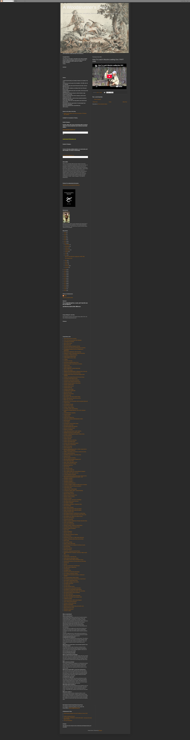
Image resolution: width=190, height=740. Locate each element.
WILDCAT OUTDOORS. (68, 604)
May (66, 260)
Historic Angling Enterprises (69, 453)
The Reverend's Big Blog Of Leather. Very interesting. (74, 591)
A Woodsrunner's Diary (85, 7)
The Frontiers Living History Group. (71, 580)
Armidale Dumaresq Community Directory (72, 372)
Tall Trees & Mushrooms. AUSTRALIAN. (72, 565)
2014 (65, 278)
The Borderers (67, 568)
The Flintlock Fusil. (68, 258)
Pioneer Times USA (68, 532)
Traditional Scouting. (68, 598)
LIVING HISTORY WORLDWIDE (70, 489)
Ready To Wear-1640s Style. (69, 543)
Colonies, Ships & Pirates (69, 407)
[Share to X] (110, 92)
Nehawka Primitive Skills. (69, 511)
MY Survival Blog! (67, 505)
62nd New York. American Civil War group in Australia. (75, 347)
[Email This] (107, 92)
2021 (65, 241)
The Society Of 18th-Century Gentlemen (72, 592)
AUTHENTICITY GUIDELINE (69, 390)
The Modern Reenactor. (68, 583)
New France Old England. (69, 517)
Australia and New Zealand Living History (72, 383)
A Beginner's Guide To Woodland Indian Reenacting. (74, 353)
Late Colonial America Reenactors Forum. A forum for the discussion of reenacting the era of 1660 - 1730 (75, 476)
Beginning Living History (69, 393)
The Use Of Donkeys (68, 720)
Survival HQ (66, 562)
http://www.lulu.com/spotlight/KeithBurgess (71, 185)
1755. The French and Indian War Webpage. (73, 340)
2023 (65, 237)
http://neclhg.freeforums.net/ (74, 708)
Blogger (100, 730)
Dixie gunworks (67, 420)
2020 (65, 243)
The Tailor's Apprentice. (68, 594)
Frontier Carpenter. (67, 438)
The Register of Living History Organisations (73, 589)
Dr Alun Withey (67, 421)
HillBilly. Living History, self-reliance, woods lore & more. (75, 451)
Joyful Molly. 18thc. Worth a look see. (71, 472)
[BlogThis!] (108, 92)
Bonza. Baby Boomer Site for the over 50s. (72, 398)
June (66, 255)
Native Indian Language (69, 507)
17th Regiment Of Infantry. (69, 341)
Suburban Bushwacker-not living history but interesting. (75, 561)
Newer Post (95, 101)
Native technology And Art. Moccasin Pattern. (73, 508)
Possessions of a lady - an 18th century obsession (74, 537)
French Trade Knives (68, 437)
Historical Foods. (67, 456)
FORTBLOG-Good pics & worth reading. (72, 432)
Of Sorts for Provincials (68, 519)
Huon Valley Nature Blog (69, 460)
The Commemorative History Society (71, 577)
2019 (65, 269)
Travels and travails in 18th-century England (73, 600)
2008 (65, 288)
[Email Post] (105, 92)
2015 (65, 276)
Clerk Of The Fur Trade (68, 405)
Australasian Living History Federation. (71, 380)
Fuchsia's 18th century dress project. (71, 443)
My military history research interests (71, 501)
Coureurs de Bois (67, 414)
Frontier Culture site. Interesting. (70, 440)
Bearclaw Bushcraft (68, 392)
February (67, 265)
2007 (65, 290)
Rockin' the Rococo (68, 549)
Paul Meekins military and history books (72, 526)
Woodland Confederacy (68, 609)
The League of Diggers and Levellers (71, 581)
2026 (65, 232)
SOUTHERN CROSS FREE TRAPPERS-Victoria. (73, 559)
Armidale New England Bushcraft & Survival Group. (74, 377)
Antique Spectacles (68, 366)
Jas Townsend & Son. (68, 468)
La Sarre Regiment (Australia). (70, 474)
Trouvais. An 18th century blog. (70, 603)
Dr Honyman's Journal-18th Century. (71, 423)
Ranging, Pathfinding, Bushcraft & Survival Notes (73, 539)
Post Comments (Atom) (102, 104)
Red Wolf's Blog (67, 546)
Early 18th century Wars (68, 425)
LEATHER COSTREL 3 (68, 481)
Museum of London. (68, 498)
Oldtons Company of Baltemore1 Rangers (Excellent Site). (75, 520)
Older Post (125, 101)
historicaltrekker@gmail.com (69, 129)
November (67, 246)
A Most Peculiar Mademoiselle (70, 356)
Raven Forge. (66, 540)
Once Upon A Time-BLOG (69, 523)
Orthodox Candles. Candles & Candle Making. (73, 525)
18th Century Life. (67, 344)
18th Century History (68, 343)
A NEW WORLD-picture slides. (70, 357)
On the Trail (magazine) (68, 522)
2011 (65, 283)
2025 (65, 234)
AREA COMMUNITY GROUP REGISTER (72, 368)
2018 (65, 271)
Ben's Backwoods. (67, 395)
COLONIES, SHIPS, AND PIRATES (71, 408)
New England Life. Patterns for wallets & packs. (73, 516)
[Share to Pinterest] (112, 92)
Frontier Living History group (69, 441)
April (66, 262)
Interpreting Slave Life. (68, 465)
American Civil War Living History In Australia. (73, 363)
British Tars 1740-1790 (68, 399)
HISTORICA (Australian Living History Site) (72, 454)
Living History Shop (68, 487)
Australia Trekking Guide (69, 384)
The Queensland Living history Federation (72, 588)
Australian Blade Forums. (69, 386)
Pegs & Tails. (66, 529)
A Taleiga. (66, 359)
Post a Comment (97, 99)
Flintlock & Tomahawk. (68, 429)
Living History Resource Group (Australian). (72, 486)
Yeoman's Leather (67, 610)
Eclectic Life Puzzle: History (69, 428)
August (66, 251)
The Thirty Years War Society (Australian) (72, 595)
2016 (65, 274)
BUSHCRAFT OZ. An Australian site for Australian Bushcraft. (76, 401)
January (67, 267)
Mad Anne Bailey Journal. (69, 493)
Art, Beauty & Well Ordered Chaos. (71, 378)
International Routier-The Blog (70, 463)
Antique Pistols (67, 365)
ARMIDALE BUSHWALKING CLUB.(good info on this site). (75, 371)
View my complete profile (68, 297)
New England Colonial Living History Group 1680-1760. (75, 514)
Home (110, 101)
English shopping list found (69, 716)
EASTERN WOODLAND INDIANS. (71, 426)
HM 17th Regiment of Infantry (70, 457)
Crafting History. (67, 415)
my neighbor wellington (68, 502)
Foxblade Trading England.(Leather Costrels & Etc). (74, 434)
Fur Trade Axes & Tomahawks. (70, 444)
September (67, 249)
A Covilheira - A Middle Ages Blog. (70, 354)
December (67, 244)
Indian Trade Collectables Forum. (70, 462)
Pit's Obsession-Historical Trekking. (71, 534)
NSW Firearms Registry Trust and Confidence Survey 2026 (76, 713)
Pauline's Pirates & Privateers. (70, 528)
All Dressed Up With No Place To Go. (71, 362)
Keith (65, 295)
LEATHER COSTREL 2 (68, 480)
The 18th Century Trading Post (70, 567)
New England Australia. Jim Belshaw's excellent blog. (74, 513)
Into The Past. (66, 466)
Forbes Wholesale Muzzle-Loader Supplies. (72, 431)
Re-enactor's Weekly (68, 542)
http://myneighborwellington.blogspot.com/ (72, 459)
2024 (65, 236)
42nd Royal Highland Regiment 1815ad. (72, 346)
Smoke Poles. (66, 555)
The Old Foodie (67, 585)
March (66, 264)
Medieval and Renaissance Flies (70, 495)
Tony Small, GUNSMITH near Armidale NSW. (73, 597)
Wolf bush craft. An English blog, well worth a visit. (74, 606)
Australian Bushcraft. (68, 387)
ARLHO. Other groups (68, 370)
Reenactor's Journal (68, 548)
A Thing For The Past (68, 360)
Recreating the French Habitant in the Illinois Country (74, 545)
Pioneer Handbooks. (68, 531)
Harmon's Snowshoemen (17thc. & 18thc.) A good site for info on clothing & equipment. (75, 450)
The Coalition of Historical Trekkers (71, 573)
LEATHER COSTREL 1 (68, 478)
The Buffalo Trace (67, 570)
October (67, 248)
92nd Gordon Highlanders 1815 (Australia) (72, 351)
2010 (65, 285)
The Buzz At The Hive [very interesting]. (71, 571)
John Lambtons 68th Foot (69, 469)
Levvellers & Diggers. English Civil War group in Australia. (75, 484)
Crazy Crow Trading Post (69, 417)
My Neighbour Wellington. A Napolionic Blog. (73, 504)
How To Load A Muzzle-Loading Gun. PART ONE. (75, 256)
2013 (65, 280)
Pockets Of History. (67, 536)
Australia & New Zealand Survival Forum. (72, 381)
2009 (65, 286)
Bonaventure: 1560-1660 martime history (72, 396)
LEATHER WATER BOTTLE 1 (70, 483)
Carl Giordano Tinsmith (68, 404)
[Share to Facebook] (111, 92)
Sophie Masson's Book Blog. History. (71, 558)
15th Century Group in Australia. (70, 338)
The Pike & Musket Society (69, 586)
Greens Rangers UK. (68, 447)
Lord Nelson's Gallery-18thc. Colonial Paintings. (73, 490)
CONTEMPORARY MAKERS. (70, 412)
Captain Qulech (67, 402)
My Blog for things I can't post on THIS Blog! (72, 499)
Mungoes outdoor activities (69, 496)
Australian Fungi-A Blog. (69, 389)
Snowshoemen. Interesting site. (70, 556)
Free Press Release (68, 435)
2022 (65, 239)
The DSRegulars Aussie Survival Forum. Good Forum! (75, 578)
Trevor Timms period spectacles (70, 601)
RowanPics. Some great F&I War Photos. (72, 551)
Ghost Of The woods (68, 446)
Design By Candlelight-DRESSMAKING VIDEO (73, 418)
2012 (65, 281)
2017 (65, 273)
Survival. (65, 564)
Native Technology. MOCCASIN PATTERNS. (73, 510)
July (66, 253)
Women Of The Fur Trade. (69, 607)
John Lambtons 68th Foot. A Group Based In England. (74, 471)
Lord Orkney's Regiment (69, 492)
